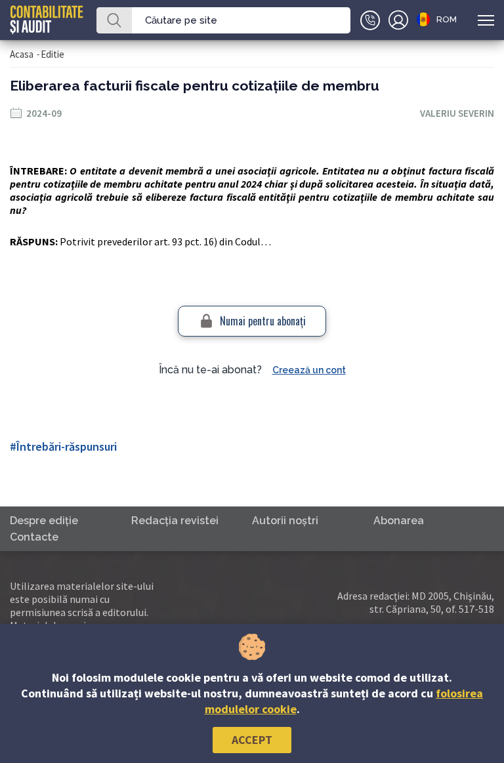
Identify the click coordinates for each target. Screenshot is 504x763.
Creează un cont (309, 370)
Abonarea (398, 520)
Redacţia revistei (175, 520)
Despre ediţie (44, 520)
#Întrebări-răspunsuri (63, 446)
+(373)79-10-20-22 (370, 20)
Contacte (34, 537)
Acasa (21, 54)
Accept (252, 739)
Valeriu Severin (457, 113)
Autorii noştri (285, 520)
